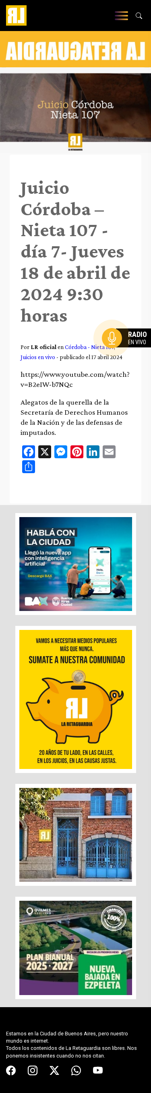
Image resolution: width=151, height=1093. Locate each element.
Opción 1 (128, 351)
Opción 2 (128, 354)
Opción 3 (128, 357)
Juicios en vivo (38, 356)
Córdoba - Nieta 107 (89, 346)
